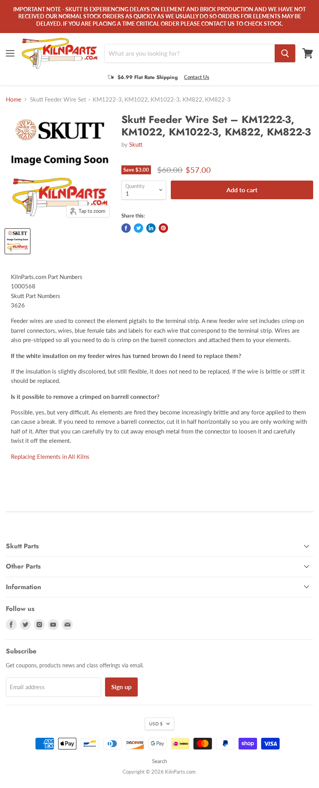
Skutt (135, 144)
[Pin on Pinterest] (163, 228)
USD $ (156, 724)
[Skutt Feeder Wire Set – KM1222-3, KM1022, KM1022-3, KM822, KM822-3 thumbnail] (17, 241)
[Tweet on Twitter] (138, 228)
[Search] (285, 53)
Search (159, 761)
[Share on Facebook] (126, 228)
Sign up (121, 686)
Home (13, 99)
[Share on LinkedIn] (151, 228)
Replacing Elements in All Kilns (50, 456)
